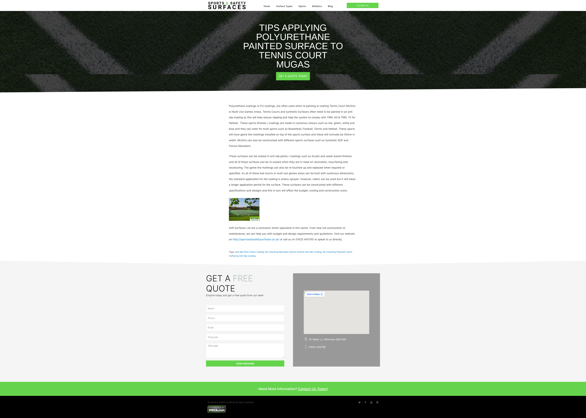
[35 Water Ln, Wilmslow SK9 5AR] (306, 339)
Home (267, 6)
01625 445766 (317, 347)
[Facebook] (365, 402)
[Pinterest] (377, 402)
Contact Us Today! (313, 389)
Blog (330, 6)
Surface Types (284, 6)
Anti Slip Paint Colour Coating (249, 252)
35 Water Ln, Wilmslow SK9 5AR (327, 339)
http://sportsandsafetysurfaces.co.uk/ (256, 239)
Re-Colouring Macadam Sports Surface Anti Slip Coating (293, 252)
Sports (302, 6)
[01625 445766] (306, 347)
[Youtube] (371, 402)
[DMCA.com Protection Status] (217, 408)
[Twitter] (359, 402)
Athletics (317, 6)
